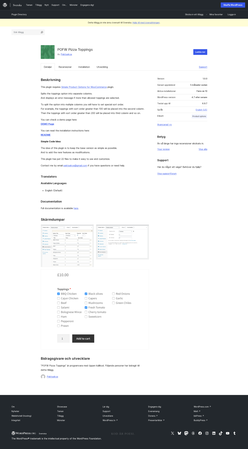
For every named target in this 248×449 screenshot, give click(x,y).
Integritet (15, 420)
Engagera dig (154, 406)
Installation (84, 66)
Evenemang (153, 411)
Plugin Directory (19, 14)
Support (203, 66)
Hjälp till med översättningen (146, 22)
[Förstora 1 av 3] (89, 228)
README (46, 134)
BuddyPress (201, 420)
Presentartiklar (156, 420)
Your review (163, 149)
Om (13, 406)
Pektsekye (66, 54)
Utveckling (102, 66)
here (76, 208)
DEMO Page (47, 124)
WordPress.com (202, 406)
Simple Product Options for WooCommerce (84, 87)
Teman (60, 411)
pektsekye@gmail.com (75, 165)
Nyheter (15, 411)
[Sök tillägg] (42, 32)
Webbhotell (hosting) (21, 416)
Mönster (61, 420)
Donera (153, 416)
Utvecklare (108, 416)
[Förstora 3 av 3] (145, 273)
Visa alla (203, 149)
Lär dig (106, 406)
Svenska (42, 433)
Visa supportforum (167, 173)
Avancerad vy (164, 124)
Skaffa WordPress (232, 5)
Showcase (62, 406)
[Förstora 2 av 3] (145, 228)
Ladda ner (200, 52)
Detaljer (48, 66)
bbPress (199, 416)
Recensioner (65, 66)
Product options (199, 116)
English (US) (201, 109)
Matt (197, 411)
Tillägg (60, 416)
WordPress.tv (110, 420)
